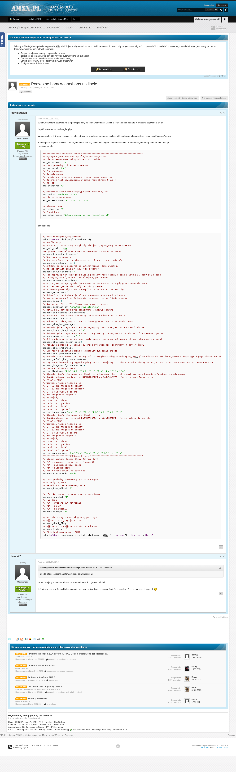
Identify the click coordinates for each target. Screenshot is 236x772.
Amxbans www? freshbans (41, 665)
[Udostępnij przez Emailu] (34, 639)
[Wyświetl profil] (22, 129)
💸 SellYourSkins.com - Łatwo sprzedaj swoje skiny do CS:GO (98, 729)
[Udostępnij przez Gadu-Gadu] (30, 639)
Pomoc (56, 745)
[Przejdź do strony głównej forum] (44, 8)
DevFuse (222, 76)
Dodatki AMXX (34, 19)
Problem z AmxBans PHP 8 (41, 677)
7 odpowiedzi (176, 688)
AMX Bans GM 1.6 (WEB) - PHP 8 (45, 686)
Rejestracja (222, 5)
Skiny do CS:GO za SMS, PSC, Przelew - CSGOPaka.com (36, 724)
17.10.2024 (196, 702)
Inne (75, 19)
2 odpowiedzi (176, 655)
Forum (16, 19)
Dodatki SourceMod (58, 19)
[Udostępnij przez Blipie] (21, 639)
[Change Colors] (225, 9)
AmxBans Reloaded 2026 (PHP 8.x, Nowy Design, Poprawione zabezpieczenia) (68, 653)
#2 (221, 556)
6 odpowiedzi (176, 678)
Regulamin (232, 735)
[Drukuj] (38, 639)
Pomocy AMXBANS (37, 698)
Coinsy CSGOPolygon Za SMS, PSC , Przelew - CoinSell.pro (36, 722)
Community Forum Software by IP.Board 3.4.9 (210, 745)
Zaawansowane (221, 10)
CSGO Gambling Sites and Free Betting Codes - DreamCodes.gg (38, 729)
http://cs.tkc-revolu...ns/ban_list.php (55, 129)
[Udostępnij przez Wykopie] (17, 639)
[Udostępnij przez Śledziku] (26, 639)
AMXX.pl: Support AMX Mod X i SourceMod (19, 735)
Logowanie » (209, 5)
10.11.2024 (196, 669)
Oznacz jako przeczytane (41, 745)
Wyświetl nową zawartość (207, 19)
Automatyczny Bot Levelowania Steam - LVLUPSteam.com (35, 727)
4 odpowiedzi (176, 667)
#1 (221, 113)
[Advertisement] (66, 627)
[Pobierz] (43, 639)
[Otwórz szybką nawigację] (225, 19)
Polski (26, 745)
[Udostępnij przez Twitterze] (9, 639)
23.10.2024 (196, 680)
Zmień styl (17, 745)
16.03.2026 (196, 657)
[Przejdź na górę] (118, 746)
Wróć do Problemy (220, 617)
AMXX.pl (213, 747)
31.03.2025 (196, 690)
